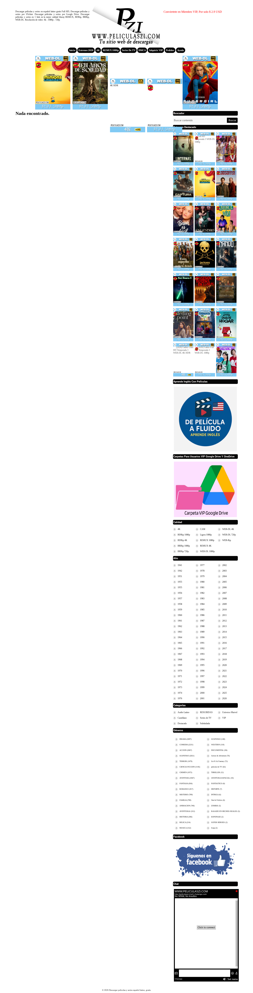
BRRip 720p (183, 551)
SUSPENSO (186, 756)
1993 (202, 654)
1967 (180, 654)
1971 (180, 676)
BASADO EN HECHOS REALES (225, 811)
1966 (180, 648)
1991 (202, 643)
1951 (180, 576)
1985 (202, 609)
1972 (180, 682)
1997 (202, 676)
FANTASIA (185, 783)
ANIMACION (186, 806)
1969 (180, 665)
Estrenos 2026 (86, 50)
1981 (202, 587)
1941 (180, 565)
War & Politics (218, 800)
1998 (202, 682)
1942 (180, 570)
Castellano (182, 718)
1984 (202, 604)
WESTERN (217, 745)
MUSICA (185, 828)
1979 (202, 576)
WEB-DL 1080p (207, 551)
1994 (202, 659)
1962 (180, 626)
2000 (202, 693)
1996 (202, 670)
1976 (180, 698)
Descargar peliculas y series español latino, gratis (126, 23)
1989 (202, 632)
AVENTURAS (187, 811)
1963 (180, 632)
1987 (202, 620)
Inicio (72, 50)
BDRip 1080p (184, 534)
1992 (202, 648)
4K (98, 50)
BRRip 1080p (184, 546)
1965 (180, 643)
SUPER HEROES (219, 822)
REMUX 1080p (111, 50)
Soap (214, 828)
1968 (180, 659)
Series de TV (128, 50)
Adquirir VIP (156, 50)
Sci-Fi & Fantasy (219, 761)
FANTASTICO (218, 783)
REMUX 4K (206, 546)
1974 (180, 693)
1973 (180, 687)
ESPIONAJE (217, 817)
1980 (202, 582)
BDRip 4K (182, 540)
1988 (202, 626)
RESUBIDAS (206, 712)
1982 (202, 593)
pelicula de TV (218, 767)
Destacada (182, 723)
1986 (202, 615)
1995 (202, 665)
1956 (180, 593)
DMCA (142, 50)
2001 (202, 698)
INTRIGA (216, 795)
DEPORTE (216, 789)
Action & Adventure (220, 756)
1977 (202, 565)
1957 (180, 598)
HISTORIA (185, 817)
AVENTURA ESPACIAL (222, 778)
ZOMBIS (216, 806)
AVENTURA (186, 778)
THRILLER (217, 772)
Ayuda (180, 50)
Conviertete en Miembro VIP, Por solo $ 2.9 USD (193, 11)
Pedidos (170, 50)
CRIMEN (185, 772)
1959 (180, 609)
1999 (202, 687)
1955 (180, 582)
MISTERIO (186, 795)
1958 (180, 604)
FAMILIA (185, 800)
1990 (202, 637)
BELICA (184, 822)
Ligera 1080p (206, 534)
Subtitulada (205, 723)
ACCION (185, 750)
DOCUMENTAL (219, 750)
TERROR (185, 761)
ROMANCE (186, 789)
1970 (180, 670)
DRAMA (185, 739)
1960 (180, 615)
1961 (180, 620)
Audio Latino (183, 712)
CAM (202, 529)
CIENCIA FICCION (189, 767)
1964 (180, 637)
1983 (202, 598)
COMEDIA (186, 745)
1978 (202, 570)
